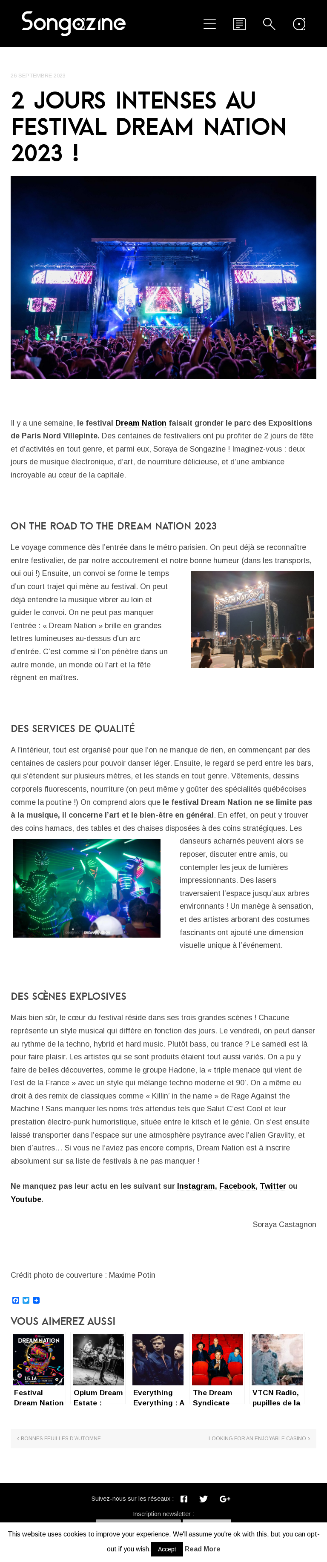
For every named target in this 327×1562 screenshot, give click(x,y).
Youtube (26, 1199)
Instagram (196, 1186)
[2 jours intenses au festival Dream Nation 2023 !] (163, 277)
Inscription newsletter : (163, 1514)
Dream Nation (140, 423)
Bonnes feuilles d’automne (61, 1439)
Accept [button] (167, 1549)
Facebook (237, 1186)
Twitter (273, 1186)
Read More (203, 1549)
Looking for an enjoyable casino (257, 1439)
